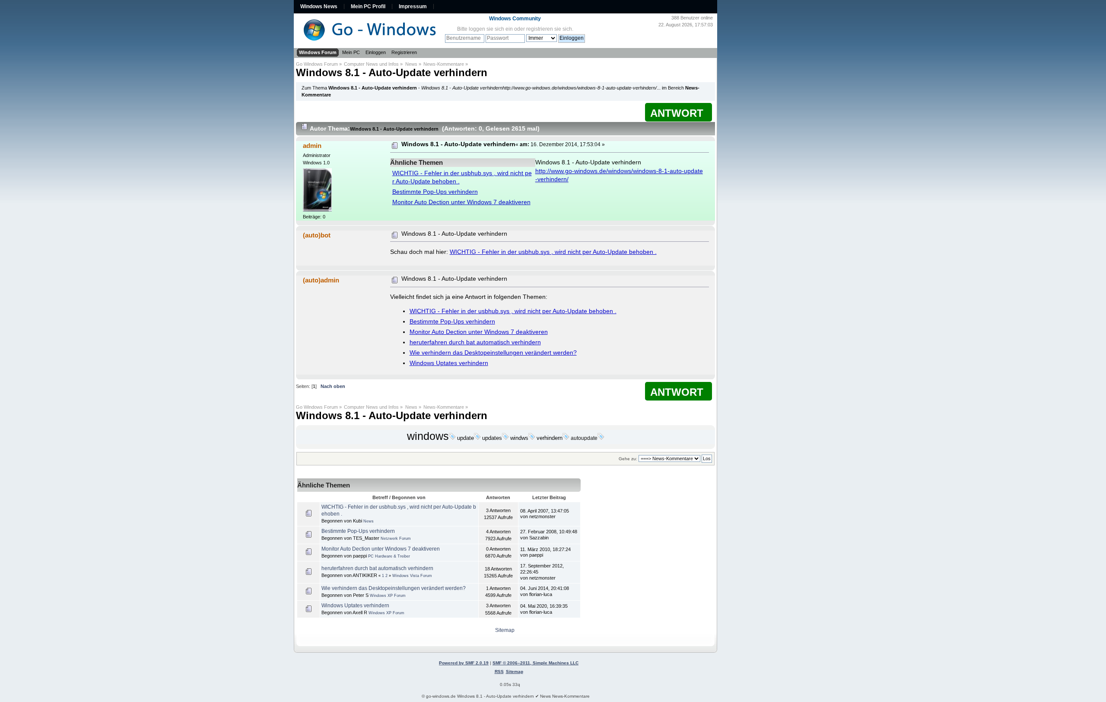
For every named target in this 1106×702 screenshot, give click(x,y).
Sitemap (505, 630)
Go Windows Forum (317, 64)
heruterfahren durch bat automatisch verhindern (475, 342)
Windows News (318, 6)
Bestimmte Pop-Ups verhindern (435, 192)
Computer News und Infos (371, 64)
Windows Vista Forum (412, 576)
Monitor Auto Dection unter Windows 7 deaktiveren (461, 202)
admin (312, 145)
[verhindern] (566, 438)
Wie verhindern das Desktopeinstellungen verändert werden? (493, 352)
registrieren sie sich (549, 29)
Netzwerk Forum (396, 538)
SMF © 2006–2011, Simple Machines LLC (535, 662)
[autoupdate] (600, 438)
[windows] (452, 438)
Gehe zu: (628, 458)
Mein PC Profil (368, 6)
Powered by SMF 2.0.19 (464, 662)
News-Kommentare (443, 64)
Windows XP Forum (388, 595)
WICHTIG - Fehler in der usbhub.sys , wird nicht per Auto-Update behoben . (553, 252)
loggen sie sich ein (491, 29)
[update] (477, 438)
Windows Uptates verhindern (449, 363)
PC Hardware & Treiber (389, 556)
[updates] (505, 438)
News (411, 64)
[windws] (531, 438)
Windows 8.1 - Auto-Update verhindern (391, 72)
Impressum (413, 6)
